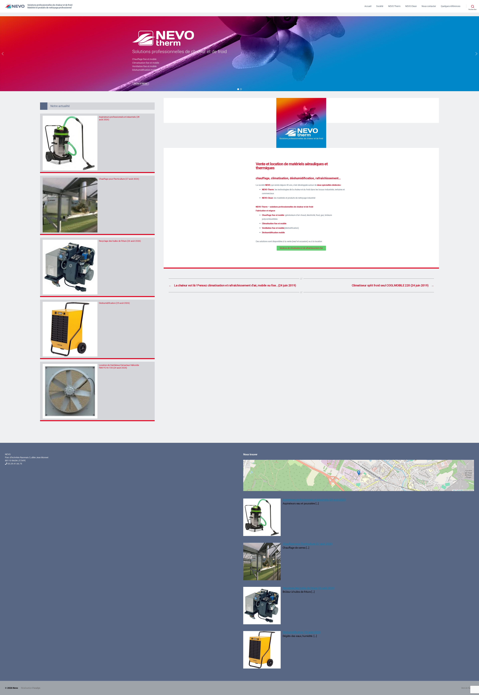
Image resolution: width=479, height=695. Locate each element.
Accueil (367, 6)
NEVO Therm (394, 6)
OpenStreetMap (460, 490)
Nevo (15, 688)
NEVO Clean (411, 6)
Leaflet (454, 490)
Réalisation (30, 688)
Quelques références (450, 6)
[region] (239, 53)
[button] (3, 54)
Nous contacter (429, 6)
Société (379, 6)
